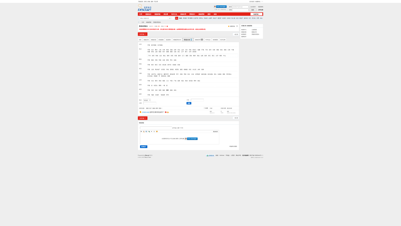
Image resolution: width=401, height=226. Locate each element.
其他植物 (161, 39)
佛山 (164, 55)
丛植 (163, 60)
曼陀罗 (219, 18)
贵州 (210, 50)
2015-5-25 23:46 (231, 113)
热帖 (153, 108)
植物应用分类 (177, 39)
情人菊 (233, 18)
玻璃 (160, 90)
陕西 (160, 51)
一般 (163, 85)
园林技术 (243, 36)
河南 (190, 50)
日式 (160, 64)
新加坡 (194, 51)
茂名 (190, 55)
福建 (199, 50)
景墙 (185, 74)
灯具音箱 (149, 76)
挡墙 (181, 74)
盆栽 (175, 60)
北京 (152, 50)
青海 (152, 51)
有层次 (155, 85)
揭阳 (187, 55)
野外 (195, 81)
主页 (140, 14)
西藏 (167, 51)
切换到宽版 (262, 1)
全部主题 (141, 108)
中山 (224, 55)
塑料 (167, 90)
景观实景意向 (157, 22)
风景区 (177, 69)
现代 (152, 64)
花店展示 (168, 39)
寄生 (171, 60)
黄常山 (201, 18)
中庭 (171, 81)
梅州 (194, 55)
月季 (257, 18)
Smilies (157, 131)
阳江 (213, 55)
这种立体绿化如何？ (156, 112)
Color (144, 131)
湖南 (217, 50)
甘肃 (214, 50)
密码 (230, 10)
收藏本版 (232, 26)
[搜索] (176, 18)
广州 (149, 55)
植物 (171, 90)
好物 (148, 1)
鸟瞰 (152, 95)
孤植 (152, 60)
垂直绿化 (163, 76)
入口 (167, 81)
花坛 (215, 74)
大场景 (157, 95)
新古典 (164, 64)
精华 (157, 108)
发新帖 (142, 34)
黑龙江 (194, 50)
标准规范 (215, 39)
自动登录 (253, 7)
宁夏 (232, 50)
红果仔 (224, 18)
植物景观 (201, 14)
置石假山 (228, 74)
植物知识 (148, 14)
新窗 (206, 108)
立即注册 (260, 10)
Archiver (222, 155)
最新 (147, 108)
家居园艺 (243, 34)
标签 (215, 14)
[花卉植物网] (144, 7)
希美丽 (185, 18)
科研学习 (243, 29)
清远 (198, 55)
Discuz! (147, 155)
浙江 (179, 51)
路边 (199, 81)
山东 (182, 50)
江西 (229, 50)
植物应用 (183, 14)
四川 (163, 51)
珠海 (157, 55)
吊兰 (250, 18)
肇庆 (221, 55)
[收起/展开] (237, 26)
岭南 (179, 64)
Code (154, 131)
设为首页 (251, 1)
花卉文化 (174, 14)
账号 (230, 7)
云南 (175, 51)
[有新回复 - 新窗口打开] (141, 112)
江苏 (186, 50)
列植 (160, 60)
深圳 (153, 55)
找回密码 (260, 7)
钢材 (163, 90)
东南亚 (174, 64)
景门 (177, 74)
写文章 (156, 1)
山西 (156, 51)
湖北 (221, 50)
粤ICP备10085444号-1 (256, 155)
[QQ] (210, 155)
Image (146, 131)
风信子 (215, 18)
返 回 (236, 34)
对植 (156, 60)
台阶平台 (153, 74)
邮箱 (217, 155)
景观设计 (192, 14)
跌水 (189, 74)
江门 (183, 55)
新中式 (169, 64)
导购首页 (140, 1)
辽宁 (182, 51)
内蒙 (148, 51)
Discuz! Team (148, 157)
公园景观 (254, 29)
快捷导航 (255, 14)
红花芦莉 (195, 18)
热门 (150, 108)
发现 (145, 1)
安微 (171, 50)
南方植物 (153, 45)
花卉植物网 (139, 22)
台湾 (190, 51)
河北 (179, 50)
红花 (237, 18)
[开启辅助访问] (248, 1)
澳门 (186, 51)
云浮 (217, 55)
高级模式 (215, 131)
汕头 (160, 55)
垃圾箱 (219, 74)
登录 (177, 138)
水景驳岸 (197, 74)
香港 (167, 50)
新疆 (171, 51)
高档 (160, 85)
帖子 (170, 18)
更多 (160, 108)
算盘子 (241, 18)
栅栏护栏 (166, 74)
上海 (160, 50)
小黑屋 (233, 155)
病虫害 (166, 14)
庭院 (181, 69)
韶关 (205, 55)
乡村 (199, 69)
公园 (152, 69)
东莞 (172, 55)
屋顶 (160, 81)
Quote (152, 131)
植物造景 (199, 39)
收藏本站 (257, 1)
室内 (156, 81)
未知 (175, 90)
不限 (148, 45)
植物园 (186, 69)
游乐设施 (210, 74)
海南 (225, 50)
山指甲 (210, 18)
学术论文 (208, 39)
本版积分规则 (233, 146)
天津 (163, 50)
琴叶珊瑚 (190, 18)
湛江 (209, 55)
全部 (140, 39)
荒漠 (186, 81)
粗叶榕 (246, 18)
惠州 (179, 55)
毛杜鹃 (206, 18)
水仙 (261, 18)
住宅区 (163, 69)
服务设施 (203, 74)
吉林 (175, 50)
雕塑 (169, 76)
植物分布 (146, 39)
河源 (175, 55)
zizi (211, 111)
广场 (175, 81)
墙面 (163, 81)
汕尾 (202, 55)
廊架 (224, 74)
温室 (179, 81)
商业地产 (157, 69)
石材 (152, 90)
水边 (152, 81)
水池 (192, 74)
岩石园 (191, 81)
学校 (167, 69)
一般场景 (162, 95)
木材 (156, 90)
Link (149, 131)
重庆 (156, 50)
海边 (182, 81)
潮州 (168, 55)
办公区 (194, 69)
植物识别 (153, 39)
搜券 (152, 1)
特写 (167, 95)
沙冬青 (229, 18)
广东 (202, 50)
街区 (190, 69)
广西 (206, 50)
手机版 (227, 155)
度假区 (172, 69)
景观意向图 (188, 40)
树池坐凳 (172, 74)
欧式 (156, 64)
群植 (167, 60)
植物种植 (157, 14)
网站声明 (238, 155)
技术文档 (222, 39)
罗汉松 (254, 18)
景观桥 (155, 76)
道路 (202, 69)
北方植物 (159, 45)
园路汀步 (159, 74)
